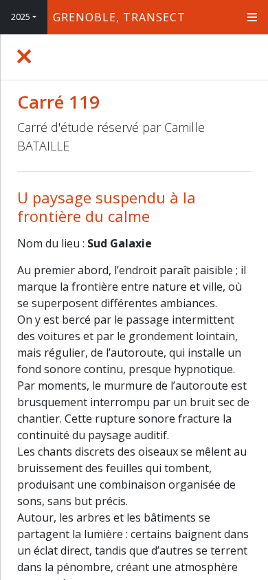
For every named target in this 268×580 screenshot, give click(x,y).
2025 (20, 17)
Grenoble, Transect (119, 17)
